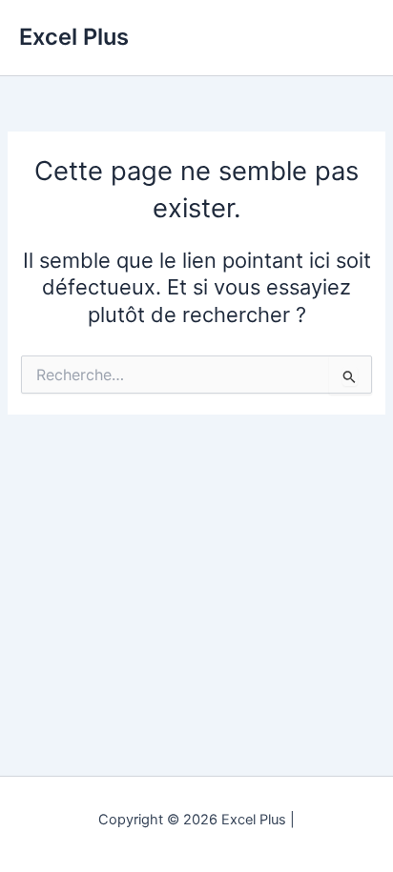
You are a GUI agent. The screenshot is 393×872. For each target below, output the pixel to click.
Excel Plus (74, 37)
